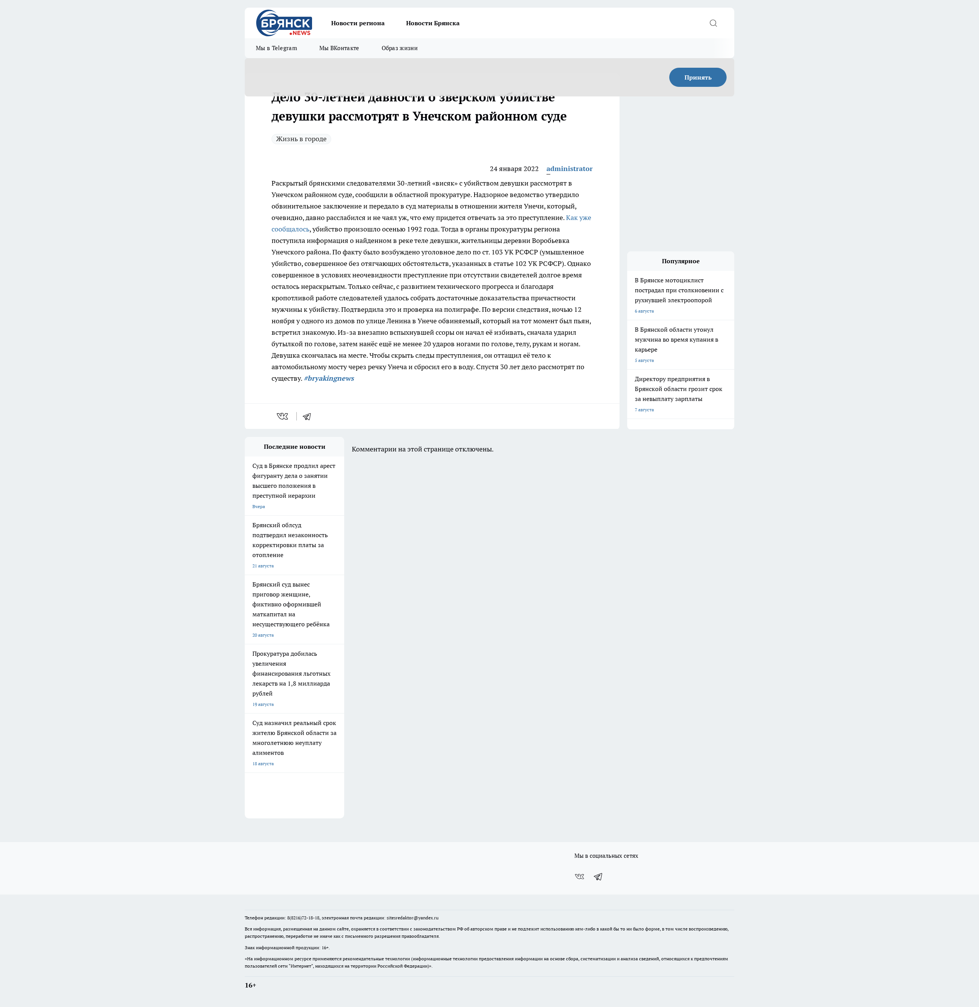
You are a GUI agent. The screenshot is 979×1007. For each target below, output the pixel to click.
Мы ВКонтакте (339, 48)
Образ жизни (400, 48)
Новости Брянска (433, 23)
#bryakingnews (329, 378)
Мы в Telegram (276, 48)
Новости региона (358, 23)
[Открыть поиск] (713, 23)
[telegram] (309, 416)
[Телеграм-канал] (598, 876)
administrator (569, 168)
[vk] (283, 416)
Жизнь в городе (301, 138)
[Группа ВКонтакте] (579, 876)
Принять (698, 77)
